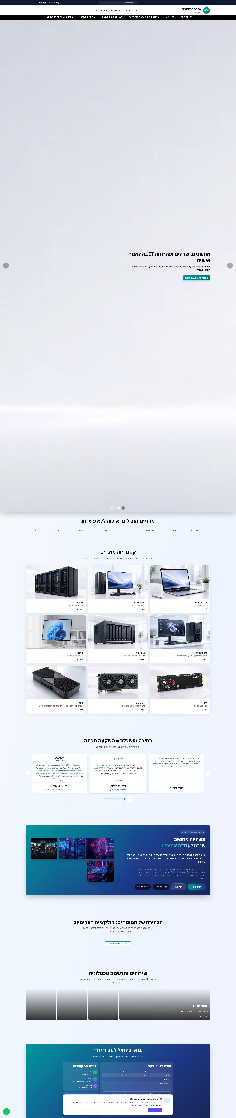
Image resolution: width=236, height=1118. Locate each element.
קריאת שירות (54, 3)
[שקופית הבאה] (230, 266)
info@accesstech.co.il (82, 1081)
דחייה (141, 1110)
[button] (164, 1004)
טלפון (122, 1071)
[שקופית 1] (119, 508)
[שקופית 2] (116, 508)
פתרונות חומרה (100, 10)
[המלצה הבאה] (208, 773)
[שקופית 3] (112, 508)
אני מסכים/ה (155, 1110)
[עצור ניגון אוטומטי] (129, 799)
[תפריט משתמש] (28, 2)
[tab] (124, 799)
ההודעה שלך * (166, 1079)
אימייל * (145, 1071)
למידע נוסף (203, 1016)
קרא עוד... (118, 780)
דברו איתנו (196, 887)
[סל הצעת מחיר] (34, 3)
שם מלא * (167, 1071)
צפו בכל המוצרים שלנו (118, 944)
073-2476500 (86, 1074)
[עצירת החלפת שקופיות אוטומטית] (123, 508)
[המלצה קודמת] (28, 773)
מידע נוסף (135, 1105)
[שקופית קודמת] (6, 266)
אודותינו (178, 887)
